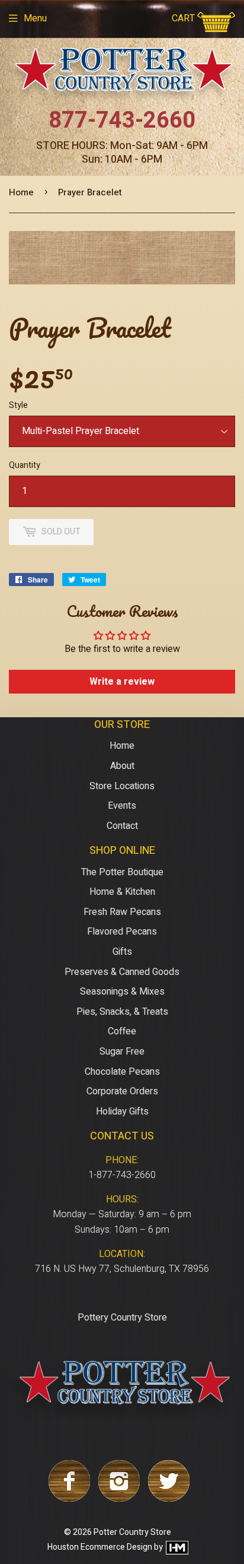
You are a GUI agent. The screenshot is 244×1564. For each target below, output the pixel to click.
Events (122, 806)
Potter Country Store (132, 1532)
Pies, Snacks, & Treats (122, 1012)
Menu (35, 18)
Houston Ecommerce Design (99, 1547)
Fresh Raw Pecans (122, 912)
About (122, 766)
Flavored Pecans (122, 932)
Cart (184, 18)
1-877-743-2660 (122, 1175)
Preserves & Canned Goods (122, 972)
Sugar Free (122, 1051)
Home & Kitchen (122, 892)
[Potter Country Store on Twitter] (169, 1499)
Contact (122, 826)
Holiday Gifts (122, 1111)
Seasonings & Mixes (122, 991)
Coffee (122, 1031)
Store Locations (122, 786)
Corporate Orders (122, 1091)
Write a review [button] (122, 682)
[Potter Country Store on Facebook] (69, 1499)
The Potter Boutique (122, 872)
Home (21, 192)
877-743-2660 (122, 120)
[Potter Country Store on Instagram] (119, 1499)
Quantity (24, 465)
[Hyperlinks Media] (176, 1547)
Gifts (122, 952)
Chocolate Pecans (122, 1072)
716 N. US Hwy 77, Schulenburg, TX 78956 (122, 1269)
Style (18, 405)
